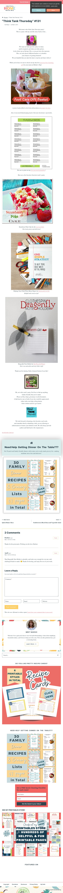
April (6, 553)
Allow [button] (53, 10)
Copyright (6, 884)
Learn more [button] (54, 6)
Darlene (7, 538)
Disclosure (24, 884)
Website (45, 601)
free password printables (38, 170)
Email (25, 601)
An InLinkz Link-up (8, 432)
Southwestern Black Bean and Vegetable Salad (47, 521)
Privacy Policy (34, 884)
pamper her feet (45, 108)
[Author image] (3, 25)
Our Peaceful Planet (39, 364)
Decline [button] (39, 10)
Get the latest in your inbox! (31, 804)
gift (22, 65)
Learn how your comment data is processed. (40, 612)
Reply (55, 538)
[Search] (57, 655)
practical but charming (46, 63)
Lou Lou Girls (40, 227)
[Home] (2, 17)
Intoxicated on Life (43, 291)
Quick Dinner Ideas (8, 521)
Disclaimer (15, 884)
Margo (7, 24)
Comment (8, 579)
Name (7, 601)
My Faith (43, 884)
